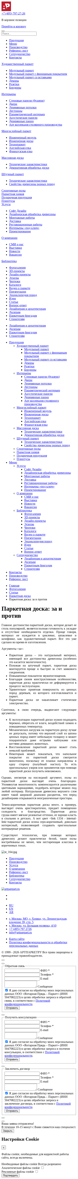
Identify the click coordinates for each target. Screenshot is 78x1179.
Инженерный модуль (22, 137)
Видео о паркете (19, 288)
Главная (14, 585)
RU (11, 905)
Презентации (17, 291)
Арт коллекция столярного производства (35, 124)
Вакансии (15, 254)
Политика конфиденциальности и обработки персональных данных (38, 944)
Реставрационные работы (25, 224)
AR (11, 912)
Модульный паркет (21, 70)
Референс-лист (18, 50)
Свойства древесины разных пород (32, 184)
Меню (13, 43)
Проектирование (20, 231)
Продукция (16, 40)
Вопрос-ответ (18, 305)
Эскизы (14, 277)
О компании (9, 237)
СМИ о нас (16, 244)
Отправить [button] (12, 1007)
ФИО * (45, 970)
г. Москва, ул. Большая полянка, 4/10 (32, 925)
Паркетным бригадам (23, 315)
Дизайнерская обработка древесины (32, 214)
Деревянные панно (21, 121)
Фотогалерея (17, 267)
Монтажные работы (22, 217)
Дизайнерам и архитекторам (27, 308)
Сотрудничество (19, 54)
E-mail (44, 978)
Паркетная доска (20, 596)
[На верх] (3, 960)
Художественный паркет (18, 64)
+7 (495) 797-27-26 (13, 13)
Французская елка (20, 151)
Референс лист (18, 579)
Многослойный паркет (16, 131)
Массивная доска (13, 157)
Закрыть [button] (7, 1130)
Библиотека (9, 261)
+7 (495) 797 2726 (20, 929)
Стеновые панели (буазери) (26, 100)
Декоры (14, 80)
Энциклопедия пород (23, 295)
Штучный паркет (13, 174)
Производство (18, 47)
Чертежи (14, 281)
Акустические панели (23, 117)
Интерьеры (9, 94)
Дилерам (14, 312)
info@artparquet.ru (20, 932)
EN (11, 908)
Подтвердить (10, 1175)
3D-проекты (17, 271)
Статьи (13, 302)
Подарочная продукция (17, 197)
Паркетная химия (13, 194)
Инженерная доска (21, 141)
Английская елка (20, 147)
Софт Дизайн (17, 210)
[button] (3, 30)
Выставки (15, 247)
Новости (14, 251)
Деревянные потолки (23, 107)
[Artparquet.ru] (6, 10)
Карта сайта (16, 938)
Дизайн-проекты (20, 274)
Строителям (17, 319)
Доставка (15, 221)
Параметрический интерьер (27, 114)
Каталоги (15, 284)
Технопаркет (17, 144)
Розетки (14, 84)
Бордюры (15, 87)
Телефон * (47, 974)
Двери (13, 104)
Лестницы (15, 110)
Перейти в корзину (14, 26)
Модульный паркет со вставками (30, 77)
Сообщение (45, 986)
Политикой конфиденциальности (27, 1002)
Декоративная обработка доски (29, 167)
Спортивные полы (14, 190)
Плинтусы (8, 200)
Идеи (12, 298)
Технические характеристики (28, 164)
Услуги (6, 204)
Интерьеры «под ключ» (24, 228)
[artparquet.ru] (11, 889)
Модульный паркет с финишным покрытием (38, 73)
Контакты (15, 57)
